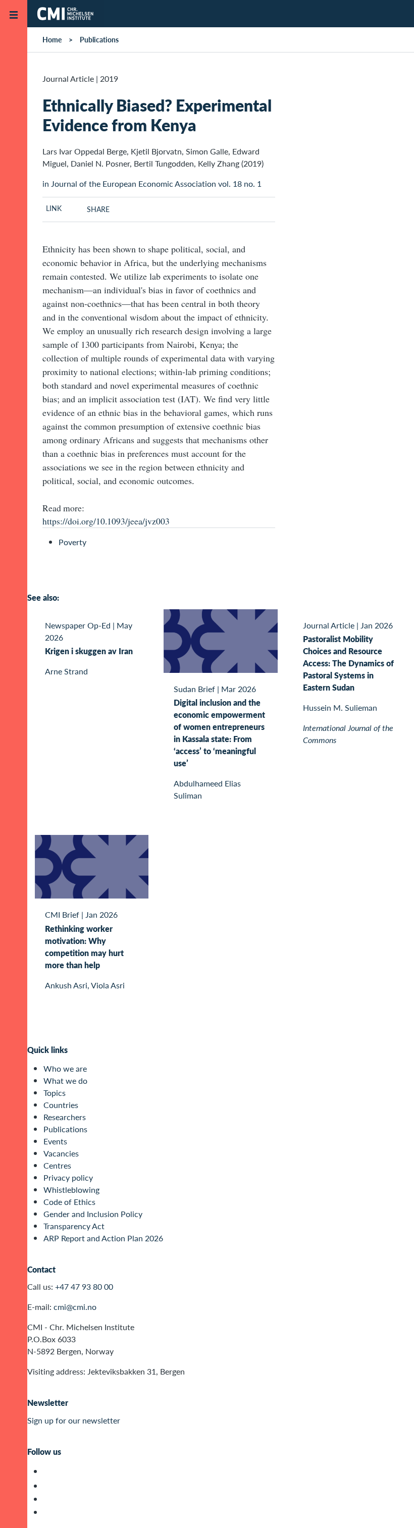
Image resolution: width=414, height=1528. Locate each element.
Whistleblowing (71, 1189)
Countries (60, 1105)
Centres (57, 1165)
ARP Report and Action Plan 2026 (103, 1238)
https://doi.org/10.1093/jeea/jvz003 (106, 521)
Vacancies (61, 1153)
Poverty (72, 542)
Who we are (65, 1068)
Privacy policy (68, 1177)
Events (55, 1141)
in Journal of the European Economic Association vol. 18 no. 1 (152, 183)
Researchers (64, 1117)
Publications (99, 39)
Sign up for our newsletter (73, 1420)
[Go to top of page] (391, 1507)
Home (52, 39)
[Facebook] (49, 1486)
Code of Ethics (69, 1201)
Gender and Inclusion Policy (92, 1214)
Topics (54, 1092)
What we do (65, 1080)
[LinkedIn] (49, 1512)
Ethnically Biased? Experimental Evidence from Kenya (157, 114)
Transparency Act (74, 1226)
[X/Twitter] (49, 1471)
